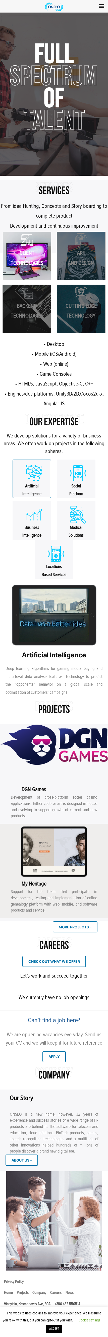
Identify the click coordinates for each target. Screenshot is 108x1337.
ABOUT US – (22, 1160)
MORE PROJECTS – (75, 927)
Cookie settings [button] (89, 1320)
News (70, 1292)
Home (8, 1292)
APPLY (54, 1056)
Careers (56, 1292)
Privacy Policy (14, 1281)
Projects (23, 1292)
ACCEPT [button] (54, 1329)
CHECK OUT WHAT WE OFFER (54, 961)
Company (39, 1292)
